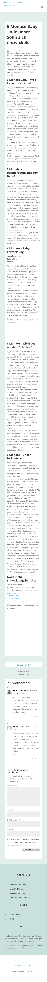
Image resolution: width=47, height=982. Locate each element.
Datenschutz (29, 965)
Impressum (17, 965)
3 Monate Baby (13, 595)
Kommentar (12, 786)
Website (10, 830)
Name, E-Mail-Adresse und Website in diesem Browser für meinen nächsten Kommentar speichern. (23, 842)
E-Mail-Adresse (13, 820)
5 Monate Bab (12, 601)
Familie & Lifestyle (23, 671)
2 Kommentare (23, 674)
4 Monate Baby (13, 598)
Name (10, 810)
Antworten (36, 716)
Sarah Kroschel (19, 690)
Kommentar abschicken (31, 849)
